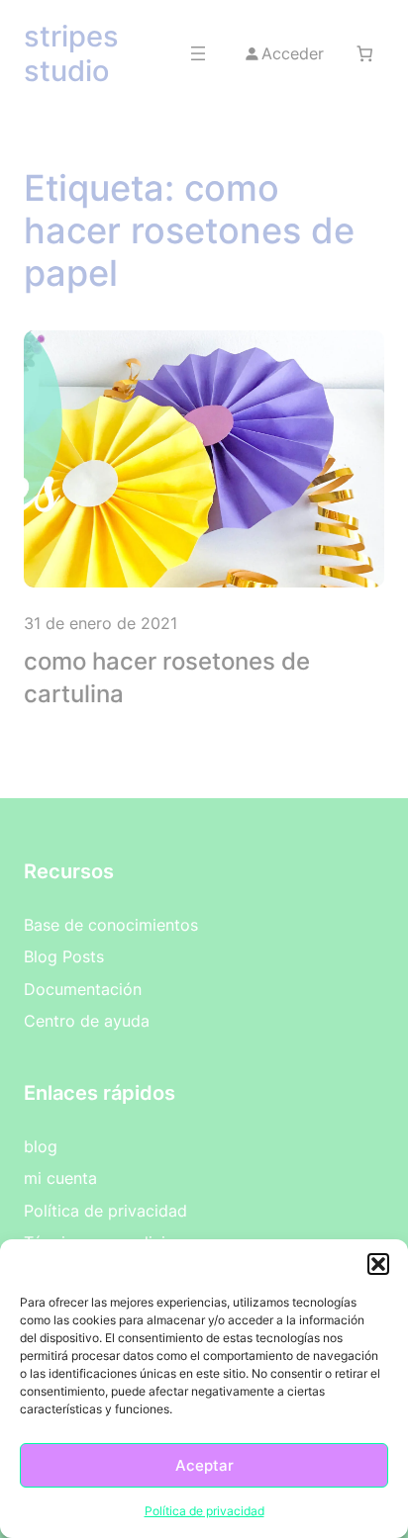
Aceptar (204, 1465)
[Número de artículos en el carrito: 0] (365, 53)
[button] (378, 1264)
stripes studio (71, 53)
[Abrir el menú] (198, 53)
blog (40, 1146)
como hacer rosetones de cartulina (167, 678)
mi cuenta (60, 1178)
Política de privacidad (204, 1510)
